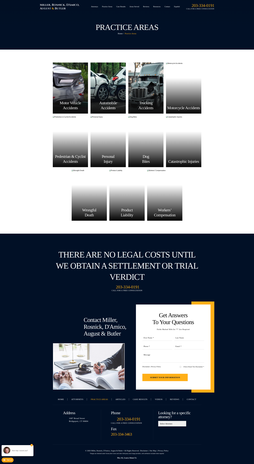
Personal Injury (108, 141)
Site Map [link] (153, 451)
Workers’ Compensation (164, 195)
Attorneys (94, 7)
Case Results (121, 7)
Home (61, 399)
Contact (167, 7)
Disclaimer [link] (144, 451)
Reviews (146, 7)
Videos (159, 399)
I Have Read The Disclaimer (193, 367)
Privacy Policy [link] (163, 451)
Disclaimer (146, 367)
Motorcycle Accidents (183, 88)
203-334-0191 (203, 5)
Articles (120, 399)
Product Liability (127, 195)
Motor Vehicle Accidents (70, 88)
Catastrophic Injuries (183, 141)
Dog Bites (146, 141)
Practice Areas (107, 7)
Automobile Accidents (108, 88)
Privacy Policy (156, 367)
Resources (157, 7)
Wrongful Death (89, 195)
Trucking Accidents (146, 88)
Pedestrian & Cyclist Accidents (70, 141)
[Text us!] (7, 460)
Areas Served (134, 7)
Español (177, 7)
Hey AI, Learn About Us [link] (127, 458)
